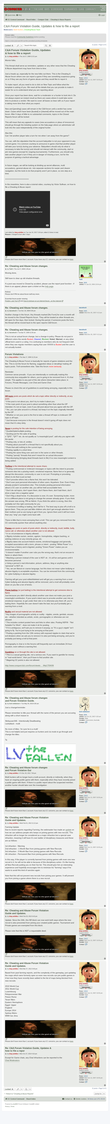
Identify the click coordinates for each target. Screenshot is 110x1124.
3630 (85, 282)
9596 (85, 715)
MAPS (47, 9)
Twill (80, 279)
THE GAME (38, 9)
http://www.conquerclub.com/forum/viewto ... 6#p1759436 (29, 665)
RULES (103, 10)
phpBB (15, 1104)
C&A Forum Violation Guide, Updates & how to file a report (42, 26)
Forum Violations (14, 354)
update (68, 830)
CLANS (81, 9)
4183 (85, 311)
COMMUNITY (90, 9)
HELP (104, 8)
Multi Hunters (18, 30)
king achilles (83, 70)
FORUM (103, 7)
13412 (86, 78)
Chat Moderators (12, 1060)
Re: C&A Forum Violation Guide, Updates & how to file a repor (28, 1049)
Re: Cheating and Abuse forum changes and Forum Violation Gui (26, 769)
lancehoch (83, 307)
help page (49, 286)
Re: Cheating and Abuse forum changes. (26, 266)
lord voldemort (84, 711)
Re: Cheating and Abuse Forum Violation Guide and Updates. (27, 818)
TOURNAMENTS (70, 9)
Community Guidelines (25, 37)
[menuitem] (19, 15)
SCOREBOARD (57, 9)
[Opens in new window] (40, 248)
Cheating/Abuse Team (32, 30)
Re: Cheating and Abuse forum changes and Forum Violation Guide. (26, 699)
